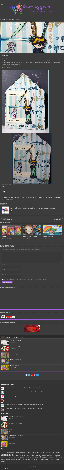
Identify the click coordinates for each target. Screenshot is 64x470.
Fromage (27, 457)
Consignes (23, 455)
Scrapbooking (9, 199)
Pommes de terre (9, 459)
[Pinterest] (32, 375)
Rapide (17, 459)
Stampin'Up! (52, 459)
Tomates (3, 461)
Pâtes (14, 459)
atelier (32, 452)
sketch (46, 459)
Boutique (52, 452)
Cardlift (57, 452)
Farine (5, 457)
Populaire (8, 337)
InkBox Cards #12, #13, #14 (30, 236)
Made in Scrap (50, 457)
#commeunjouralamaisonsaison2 (11, 197)
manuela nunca (57, 197)
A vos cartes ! (40, 452)
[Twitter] (29, 375)
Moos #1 (4, 236)
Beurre (47, 452)
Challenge (33, 197)
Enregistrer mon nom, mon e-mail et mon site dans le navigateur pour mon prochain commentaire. (25, 279)
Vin (6, 461)
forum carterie (20, 457)
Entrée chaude (46, 455)
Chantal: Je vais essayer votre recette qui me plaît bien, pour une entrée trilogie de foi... (24, 404)
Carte (22, 197)
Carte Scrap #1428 (7, 219)
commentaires (16, 337)
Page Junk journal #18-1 (15, 365)
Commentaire (5, 251)
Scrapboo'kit (30, 459)
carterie (9, 455)
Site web (4, 274)
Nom (3, 264)
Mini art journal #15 (48, 236)
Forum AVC (13, 457)
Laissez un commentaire (30, 58)
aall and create (4, 452)
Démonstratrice (37, 455)
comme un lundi (41, 197)
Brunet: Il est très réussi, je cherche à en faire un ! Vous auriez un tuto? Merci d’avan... (23, 396)
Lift (41, 457)
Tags (22, 337)
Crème (27, 455)
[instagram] (37, 375)
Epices (50, 455)
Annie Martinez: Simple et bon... (11, 400)
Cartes (27, 197)
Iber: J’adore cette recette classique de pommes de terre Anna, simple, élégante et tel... (24, 408)
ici (19, 64)
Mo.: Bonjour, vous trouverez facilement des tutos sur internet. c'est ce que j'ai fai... (23, 387)
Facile (55, 455)
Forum (9, 457)
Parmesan (3, 459)
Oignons (60, 457)
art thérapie (26, 452)
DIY (31, 455)
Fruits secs (32, 457)
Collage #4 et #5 (57, 219)
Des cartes (11, 19)
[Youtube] (35, 375)
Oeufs (55, 457)
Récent (3, 337)
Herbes (36, 457)
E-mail (3, 269)
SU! (58, 459)
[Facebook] (26, 375)
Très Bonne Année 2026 (15, 346)
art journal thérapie (17, 452)
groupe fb (49, 197)
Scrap (7, 19)
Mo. (4, 58)
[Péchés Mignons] (32, 8)
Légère (45, 457)
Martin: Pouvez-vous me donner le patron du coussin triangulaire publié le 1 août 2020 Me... (25, 391)
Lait (39, 457)
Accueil (3, 19)
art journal (9, 452)
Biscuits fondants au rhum (15, 340)
